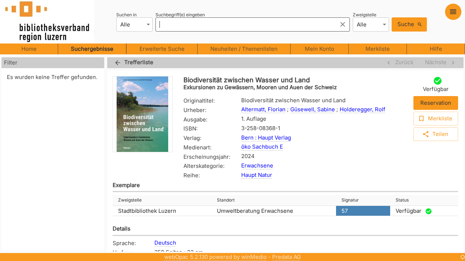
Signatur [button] (350, 200)
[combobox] (244, 24)
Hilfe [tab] (436, 48)
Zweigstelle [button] (130, 200)
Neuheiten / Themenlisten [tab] (244, 48)
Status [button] (402, 200)
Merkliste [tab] (377, 48)
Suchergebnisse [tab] (92, 48)
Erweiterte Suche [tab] (162, 48)
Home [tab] (29, 48)
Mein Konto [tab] (319, 48)
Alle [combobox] (125, 24)
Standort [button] (226, 200)
